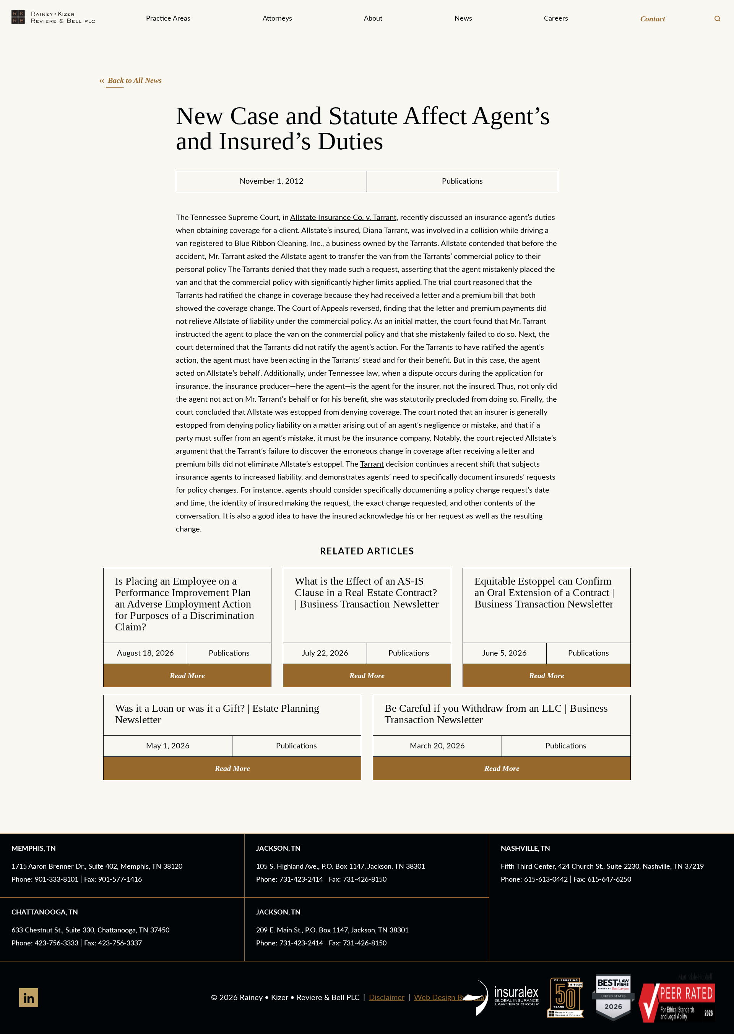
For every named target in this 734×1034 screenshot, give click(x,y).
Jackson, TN (278, 848)
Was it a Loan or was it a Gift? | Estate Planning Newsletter (217, 713)
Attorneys (277, 18)
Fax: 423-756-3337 (113, 943)
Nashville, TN (525, 848)
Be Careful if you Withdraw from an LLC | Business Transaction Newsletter (496, 713)
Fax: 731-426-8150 (357, 879)
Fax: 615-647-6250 (602, 879)
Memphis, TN (33, 848)
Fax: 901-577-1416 (113, 879)
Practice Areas (168, 18)
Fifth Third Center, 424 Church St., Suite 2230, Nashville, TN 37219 (602, 866)
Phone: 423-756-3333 (45, 943)
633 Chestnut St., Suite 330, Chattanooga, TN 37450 (90, 930)
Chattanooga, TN (44, 912)
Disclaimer (386, 998)
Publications (462, 181)
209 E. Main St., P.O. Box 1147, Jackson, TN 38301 (332, 930)
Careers (556, 18)
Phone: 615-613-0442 (535, 879)
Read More (187, 675)
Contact (652, 19)
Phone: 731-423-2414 (290, 879)
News (463, 18)
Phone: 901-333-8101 (45, 879)
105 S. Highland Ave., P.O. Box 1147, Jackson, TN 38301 (340, 866)
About (373, 18)
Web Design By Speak (451, 998)
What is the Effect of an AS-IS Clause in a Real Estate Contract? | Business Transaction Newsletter (366, 592)
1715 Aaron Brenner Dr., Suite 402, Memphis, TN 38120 (96, 866)
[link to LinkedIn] (28, 997)
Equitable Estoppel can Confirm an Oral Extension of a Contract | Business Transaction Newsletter (544, 592)
